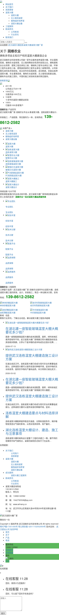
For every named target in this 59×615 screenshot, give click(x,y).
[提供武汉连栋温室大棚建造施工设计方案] (23, 349)
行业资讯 (15, 34)
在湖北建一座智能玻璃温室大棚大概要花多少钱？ (31, 330)
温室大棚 (9, 12)
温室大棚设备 (17, 23)
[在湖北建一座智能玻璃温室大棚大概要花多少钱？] (27, 322)
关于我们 (9, 7)
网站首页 (9, 4)
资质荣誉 (9, 9)
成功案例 (9, 472)
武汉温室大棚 (14, 45)
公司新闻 (15, 31)
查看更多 (4, 80)
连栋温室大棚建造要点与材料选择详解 (31, 414)
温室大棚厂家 (37, 45)
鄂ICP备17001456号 (9, 526)
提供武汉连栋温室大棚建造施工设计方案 (31, 357)
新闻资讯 (9, 29)
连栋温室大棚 (25, 45)
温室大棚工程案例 (18, 475)
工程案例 (9, 26)
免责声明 (14, 529)
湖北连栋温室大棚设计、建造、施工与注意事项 (31, 431)
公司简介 (15, 453)
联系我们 (9, 37)
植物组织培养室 (17, 20)
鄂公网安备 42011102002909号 (32, 526)
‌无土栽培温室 (17, 18)
